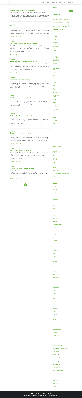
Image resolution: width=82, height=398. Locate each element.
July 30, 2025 (12, 24)
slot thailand (55, 72)
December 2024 (56, 60)
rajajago (54, 103)
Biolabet (54, 129)
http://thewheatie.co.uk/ (57, 354)
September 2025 (56, 47)
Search (55, 7)
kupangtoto (55, 253)
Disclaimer (43, 393)
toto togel (54, 82)
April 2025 (55, 54)
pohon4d (54, 377)
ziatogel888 (55, 151)
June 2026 (54, 39)
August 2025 (55, 49)
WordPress (45, 395)
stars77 (54, 195)
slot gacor (54, 85)
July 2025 (54, 50)
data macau (55, 106)
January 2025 (55, 59)
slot (53, 76)
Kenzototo (55, 126)
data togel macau (56, 105)
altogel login (55, 158)
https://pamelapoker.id (57, 367)
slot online (55, 75)
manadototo (55, 322)
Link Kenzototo (55, 325)
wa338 (54, 162)
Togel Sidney (55, 227)
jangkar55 (54, 107)
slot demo (54, 117)
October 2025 (55, 46)
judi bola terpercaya (56, 335)
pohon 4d (54, 271)
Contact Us (37, 393)
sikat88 (54, 161)
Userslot (54, 88)
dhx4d (54, 208)
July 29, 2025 (12, 59)
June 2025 (54, 52)
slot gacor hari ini (56, 95)
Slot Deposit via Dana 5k (57, 224)
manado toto (55, 283)
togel (54, 91)
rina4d (54, 110)
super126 (54, 123)
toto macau (55, 264)
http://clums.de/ (56, 373)
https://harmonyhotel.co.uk (58, 361)
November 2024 (56, 62)
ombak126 (55, 332)
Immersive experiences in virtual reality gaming (21, 150)
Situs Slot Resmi (56, 383)
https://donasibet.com (57, 329)
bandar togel (55, 199)
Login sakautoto (56, 277)
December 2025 (56, 43)
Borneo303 (55, 183)
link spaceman (55, 304)
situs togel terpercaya (57, 159)
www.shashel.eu (56, 287)
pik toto (54, 386)
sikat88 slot (55, 155)
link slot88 (55, 120)
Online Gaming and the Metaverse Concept (61, 26)
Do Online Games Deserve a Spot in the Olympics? (22, 168)
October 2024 (55, 63)
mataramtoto (55, 211)
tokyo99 (54, 96)
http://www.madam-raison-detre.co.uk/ (60, 348)
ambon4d (54, 81)
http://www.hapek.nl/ (57, 364)
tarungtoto (55, 78)
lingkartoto (55, 74)
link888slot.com (56, 86)
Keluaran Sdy (55, 261)
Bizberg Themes (55, 395)
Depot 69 (54, 163)
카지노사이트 (55, 314)
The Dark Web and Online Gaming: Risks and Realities (22, 115)
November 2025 (56, 45)
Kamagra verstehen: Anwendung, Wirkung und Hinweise (23, 61)
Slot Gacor (55, 152)
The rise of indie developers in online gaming (20, 79)
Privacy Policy (49, 393)
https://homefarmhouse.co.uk (58, 357)
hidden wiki (55, 202)
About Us (31, 393)
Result (54, 290)
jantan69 (54, 156)
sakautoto (54, 274)
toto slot (54, 89)
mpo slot (54, 192)
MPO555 (54, 234)
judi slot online (55, 109)
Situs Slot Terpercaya (57, 231)
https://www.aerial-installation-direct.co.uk (61, 173)
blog (12, 19)
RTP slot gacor (55, 221)
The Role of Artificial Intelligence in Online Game (21, 133)
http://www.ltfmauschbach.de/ (58, 370)
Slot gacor (54, 167)
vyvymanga (55, 205)
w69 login (54, 319)
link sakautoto (55, 250)
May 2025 (54, 53)
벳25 (53, 100)
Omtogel (54, 134)
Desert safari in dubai (57, 146)
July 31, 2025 (12, 8)
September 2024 (56, 64)
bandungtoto (55, 79)
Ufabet (54, 143)
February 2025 (55, 57)
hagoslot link (55, 189)
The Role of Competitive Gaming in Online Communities (23, 97)
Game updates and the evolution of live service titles (22, 10)
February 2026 (55, 42)
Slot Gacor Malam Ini (57, 301)
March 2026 (55, 40)
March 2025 (55, 56)
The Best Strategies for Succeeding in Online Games (22, 27)
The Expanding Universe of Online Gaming (61, 25)
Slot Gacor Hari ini (56, 176)
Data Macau (55, 308)
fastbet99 (54, 267)
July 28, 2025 (12, 77)
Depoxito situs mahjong (57, 92)
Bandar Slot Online (56, 380)
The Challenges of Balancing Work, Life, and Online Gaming (24, 43)
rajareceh (54, 99)
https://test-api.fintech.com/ (58, 98)
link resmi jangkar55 (56, 139)
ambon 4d (55, 84)
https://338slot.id (56, 351)
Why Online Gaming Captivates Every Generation (62, 18)
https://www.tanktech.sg (57, 345)
